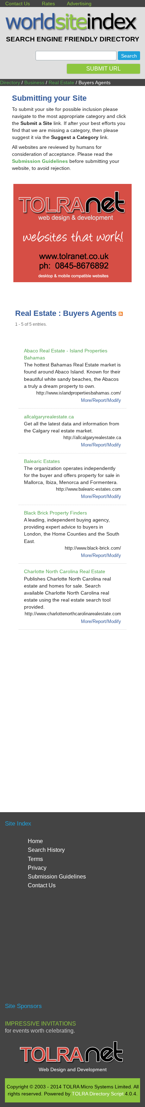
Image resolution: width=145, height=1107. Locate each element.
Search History (46, 850)
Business (34, 82)
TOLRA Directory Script (98, 1093)
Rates (48, 3)
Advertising (79, 3)
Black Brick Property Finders (55, 513)
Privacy (37, 868)
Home (35, 841)
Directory (10, 82)
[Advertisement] (72, 712)
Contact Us (17, 3)
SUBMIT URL (103, 69)
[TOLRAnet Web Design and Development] (72, 1062)
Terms (35, 859)
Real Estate (61, 82)
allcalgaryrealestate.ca (49, 416)
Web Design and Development (73, 1069)
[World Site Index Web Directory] (72, 29)
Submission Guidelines (57, 877)
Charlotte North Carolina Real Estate (64, 571)
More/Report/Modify (101, 400)
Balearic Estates (42, 461)
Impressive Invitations (40, 1024)
